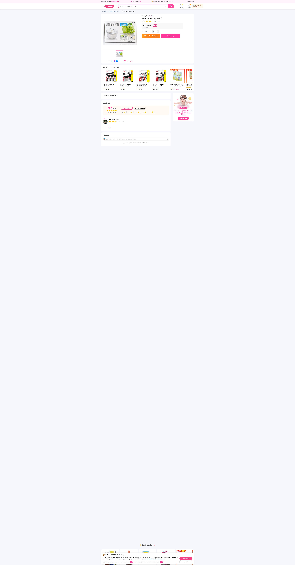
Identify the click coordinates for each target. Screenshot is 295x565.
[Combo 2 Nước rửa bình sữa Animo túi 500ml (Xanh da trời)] (177, 76)
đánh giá (151, 21)
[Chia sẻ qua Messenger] (115, 61)
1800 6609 (113, 1)
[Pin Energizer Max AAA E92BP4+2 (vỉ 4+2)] (127, 76)
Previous (103, 81)
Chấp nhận (186, 558)
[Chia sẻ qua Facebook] (117, 61)
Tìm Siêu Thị (136, 1)
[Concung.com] (109, 6)
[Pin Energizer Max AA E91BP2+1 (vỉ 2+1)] (144, 76)
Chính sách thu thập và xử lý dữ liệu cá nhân (154, 559)
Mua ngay (170, 36)
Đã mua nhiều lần (140, 108)
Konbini (151, 16)
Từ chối (186, 562)
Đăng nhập (191, 1)
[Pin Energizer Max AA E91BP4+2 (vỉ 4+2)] (111, 76)
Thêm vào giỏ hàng (151, 36)
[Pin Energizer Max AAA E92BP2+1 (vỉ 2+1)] (160, 76)
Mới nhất (126, 108)
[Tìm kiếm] (170, 6)
